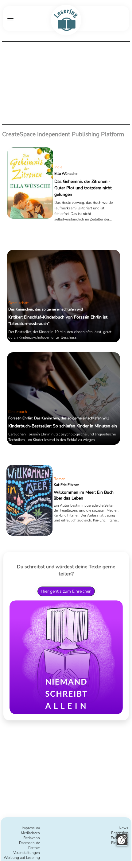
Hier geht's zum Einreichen (66, 591)
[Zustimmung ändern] (122, 839)
